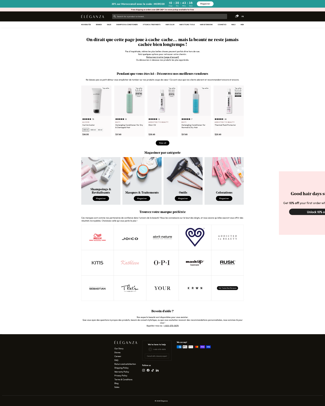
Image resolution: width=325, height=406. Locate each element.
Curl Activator (88, 125)
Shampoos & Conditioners (127, 24)
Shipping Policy (121, 367)
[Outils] (183, 181)
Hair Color (170, 24)
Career (117, 356)
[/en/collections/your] (162, 288)
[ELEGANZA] (92, 16)
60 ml (100, 130)
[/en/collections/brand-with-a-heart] (195, 237)
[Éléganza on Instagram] (143, 370)
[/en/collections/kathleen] (130, 262)
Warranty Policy (121, 371)
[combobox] (172, 16)
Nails (233, 24)
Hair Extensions (206, 24)
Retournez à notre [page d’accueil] (162, 57)
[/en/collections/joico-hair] (130, 237)
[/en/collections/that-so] (130, 288)
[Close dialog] (322, 174)
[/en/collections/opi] (162, 262)
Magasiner (205, 3)
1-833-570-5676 (171, 325)
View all (162, 143)
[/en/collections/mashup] (195, 262)
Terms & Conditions (123, 379)
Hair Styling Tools (187, 24)
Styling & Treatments (151, 24)
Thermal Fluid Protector (225, 125)
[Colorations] (224, 181)
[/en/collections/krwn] (195, 288)
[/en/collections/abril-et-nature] (162, 237)
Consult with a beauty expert (157, 356)
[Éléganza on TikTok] (152, 370)
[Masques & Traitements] (142, 181)
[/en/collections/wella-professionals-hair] (97, 237)
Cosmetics (222, 24)
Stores (117, 352)
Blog (116, 383)
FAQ (116, 360)
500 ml (93, 130)
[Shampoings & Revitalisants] (100, 181)
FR (243, 16)
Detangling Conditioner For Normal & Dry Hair (193, 126)
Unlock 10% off (287, 212)
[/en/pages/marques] (227, 288)
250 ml (85, 130)
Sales (109, 24)
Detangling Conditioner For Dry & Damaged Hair (129, 126)
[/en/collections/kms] (97, 262)
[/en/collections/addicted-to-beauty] (227, 237)
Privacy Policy (120, 375)
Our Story (118, 348)
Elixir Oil (152, 125)
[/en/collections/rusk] (227, 262)
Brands (99, 24)
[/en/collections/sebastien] (97, 288)
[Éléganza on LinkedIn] (157, 370)
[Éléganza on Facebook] (148, 370)
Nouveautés (86, 24)
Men (242, 24)
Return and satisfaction (125, 364)
